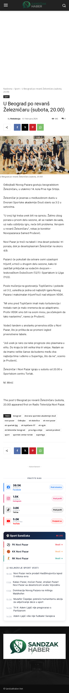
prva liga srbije (35, 430)
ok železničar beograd (15, 430)
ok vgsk (42, 425)
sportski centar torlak (23, 434)
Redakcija (15, 118)
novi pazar (9, 420)
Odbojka (21, 420)
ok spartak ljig (11, 425)
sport (7, 434)
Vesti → (59, 544)
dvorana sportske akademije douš (40, 416)
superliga (40, 434)
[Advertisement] (34, 47)
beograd (17, 416)
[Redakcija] (5, 118)
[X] (25, 127)
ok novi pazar (49, 420)
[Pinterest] (32, 127)
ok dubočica (34, 420)
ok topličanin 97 (28, 425)
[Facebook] (17, 127)
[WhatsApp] (40, 127)
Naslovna (7, 88)
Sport (17, 88)
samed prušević (53, 430)
